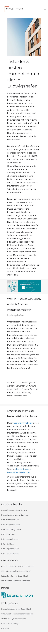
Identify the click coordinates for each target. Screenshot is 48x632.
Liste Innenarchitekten (10, 539)
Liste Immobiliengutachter (11, 529)
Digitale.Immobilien (23, 423)
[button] (44, 9)
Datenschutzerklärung (9, 623)
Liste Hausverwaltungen (10, 524)
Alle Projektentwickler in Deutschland (15, 571)
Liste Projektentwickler (10, 549)
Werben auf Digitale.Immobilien (13, 619)
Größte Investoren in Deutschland (14, 576)
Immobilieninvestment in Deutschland (16, 609)
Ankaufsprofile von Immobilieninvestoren (17, 614)
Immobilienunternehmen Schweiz (14, 510)
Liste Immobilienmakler (10, 520)
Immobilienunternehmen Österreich (15, 515)
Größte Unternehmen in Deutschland (15, 581)
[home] (15, 8)
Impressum (5, 628)
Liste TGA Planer (7, 544)
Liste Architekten (7, 534)
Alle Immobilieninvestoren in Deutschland (17, 566)
